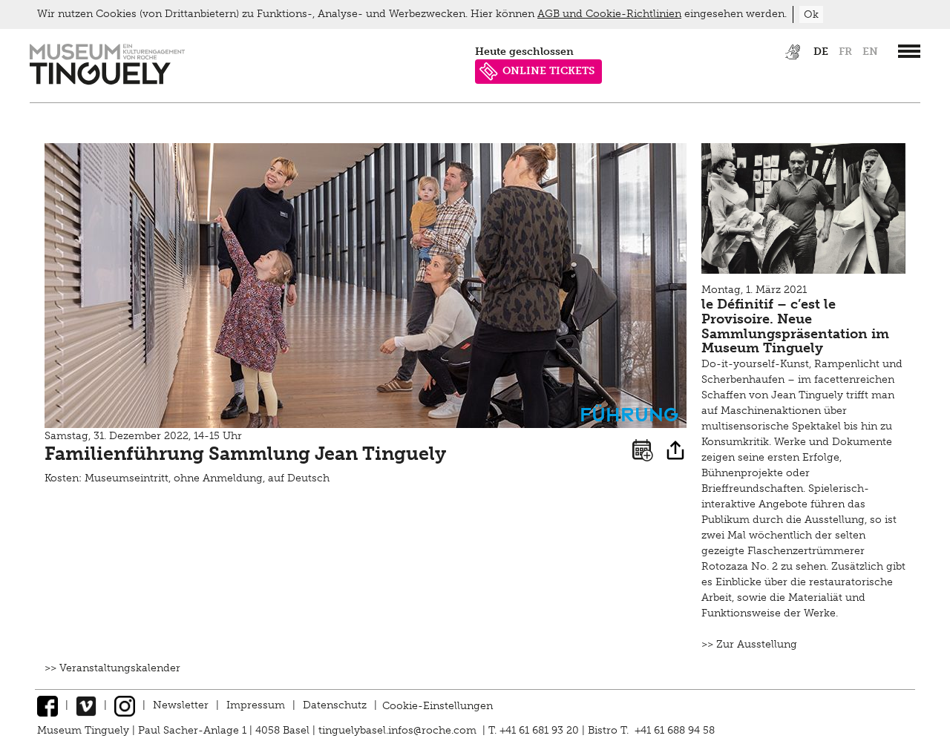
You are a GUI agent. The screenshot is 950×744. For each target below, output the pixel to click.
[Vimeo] (86, 705)
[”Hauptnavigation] (909, 51)
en (870, 51)
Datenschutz (335, 705)
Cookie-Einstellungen (437, 705)
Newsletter (181, 705)
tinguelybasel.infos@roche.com (398, 730)
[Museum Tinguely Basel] (107, 81)
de (820, 51)
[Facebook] (47, 705)
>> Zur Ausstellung (749, 644)
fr (845, 51)
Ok (811, 14)
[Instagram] (124, 705)
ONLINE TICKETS (548, 71)
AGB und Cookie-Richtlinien (609, 13)
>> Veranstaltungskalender (112, 668)
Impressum (255, 705)
